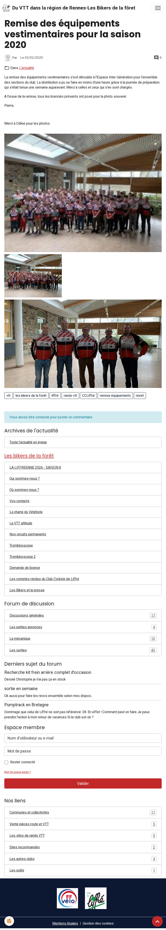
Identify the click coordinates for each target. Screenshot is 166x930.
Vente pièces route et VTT (82, 824)
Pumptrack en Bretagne (26, 704)
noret (140, 396)
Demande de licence (25, 568)
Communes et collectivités (82, 812)
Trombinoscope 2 (23, 557)
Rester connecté (22, 762)
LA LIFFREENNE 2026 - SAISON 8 (35, 467)
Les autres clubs (82, 859)
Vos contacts (19, 501)
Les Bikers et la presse (27, 590)
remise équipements (115, 396)
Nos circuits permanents (28, 534)
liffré (55, 396)
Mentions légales (65, 923)
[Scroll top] (157, 921)
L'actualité (26, 68)
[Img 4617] (83, 343)
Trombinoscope (21, 545)
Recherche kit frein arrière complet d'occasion (47, 672)
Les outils (82, 870)
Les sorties (82, 650)
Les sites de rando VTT (82, 835)
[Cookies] (9, 921)
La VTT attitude (21, 523)
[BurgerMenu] (158, 8)
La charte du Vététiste (26, 512)
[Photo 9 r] (33, 275)
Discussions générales (82, 615)
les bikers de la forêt (31, 396)
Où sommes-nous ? (24, 490)
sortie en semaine (21, 688)
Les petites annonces (82, 627)
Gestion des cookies (98, 923)
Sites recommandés (82, 847)
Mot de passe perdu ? (17, 772)
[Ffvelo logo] (67, 898)
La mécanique (82, 638)
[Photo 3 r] (83, 192)
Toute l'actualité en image (28, 442)
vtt (8, 396)
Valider (83, 783)
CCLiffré (88, 396)
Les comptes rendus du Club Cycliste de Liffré (44, 579)
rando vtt (70, 396)
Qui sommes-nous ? (25, 478)
